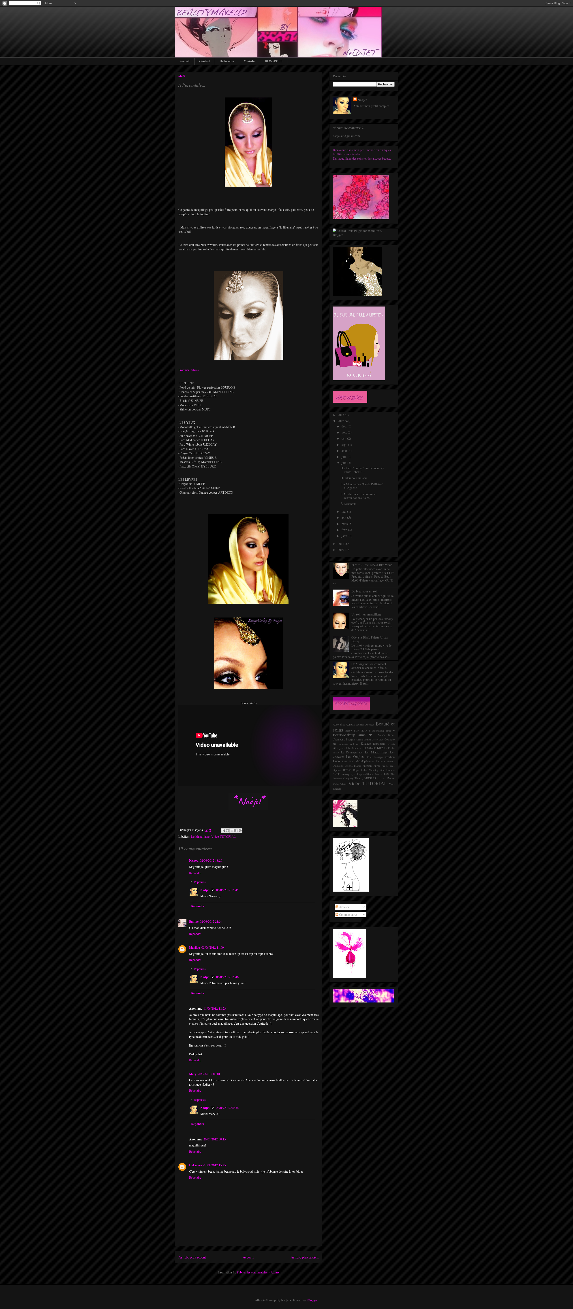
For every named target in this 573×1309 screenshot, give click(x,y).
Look (336, 760)
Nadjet (205, 890)
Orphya (349, 765)
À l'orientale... (191, 85)
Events (391, 743)
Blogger (312, 1300)
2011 (341, 543)
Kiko (380, 748)
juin (344, 463)
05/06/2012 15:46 (227, 977)
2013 (341, 415)
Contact (204, 61)
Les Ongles (355, 756)
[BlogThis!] (227, 830)
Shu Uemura (388, 770)
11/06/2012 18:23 (214, 1008)
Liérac (369, 757)
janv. (345, 536)
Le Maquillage (200, 836)
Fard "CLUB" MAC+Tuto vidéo (371, 565)
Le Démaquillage (352, 752)
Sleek (336, 774)
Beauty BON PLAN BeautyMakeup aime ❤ (370, 730)
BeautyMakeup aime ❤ (353, 734)
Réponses (199, 882)
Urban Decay (386, 778)
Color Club (377, 739)
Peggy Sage (388, 765)
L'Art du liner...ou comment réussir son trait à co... (358, 496)
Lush (344, 761)
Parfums (367, 766)
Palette (357, 765)
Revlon (347, 770)
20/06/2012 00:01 (209, 1074)
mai (344, 511)
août (345, 450)
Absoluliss (339, 724)
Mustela (391, 761)
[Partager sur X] (231, 830)
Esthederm (379, 744)
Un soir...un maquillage (366, 614)
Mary (193, 1074)
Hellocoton (227, 61)
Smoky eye (348, 774)
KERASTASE (369, 748)
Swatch (378, 774)
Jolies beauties (353, 748)
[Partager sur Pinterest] (240, 830)
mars (345, 524)
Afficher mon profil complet (371, 106)
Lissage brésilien (384, 757)
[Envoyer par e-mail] (223, 830)
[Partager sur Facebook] (236, 830)
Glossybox (339, 748)
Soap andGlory (365, 774)
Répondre (195, 873)
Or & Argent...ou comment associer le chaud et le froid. (369, 666)
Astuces (369, 724)
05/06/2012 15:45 (227, 890)
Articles (343, 907)
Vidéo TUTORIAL (223, 836)
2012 (341, 421)
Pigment (337, 770)
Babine (194, 921)
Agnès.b (350, 724)
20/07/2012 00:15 (214, 1139)
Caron (360, 739)
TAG (386, 774)
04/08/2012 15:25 (214, 1165)
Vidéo (343, 784)
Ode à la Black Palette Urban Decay (369, 639)
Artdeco (360, 724)
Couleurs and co (349, 743)
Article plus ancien (305, 1257)
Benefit (381, 735)
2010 (341, 550)
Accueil (185, 61)
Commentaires (347, 914)
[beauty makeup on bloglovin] (351, 890)
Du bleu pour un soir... (355, 478)
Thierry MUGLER (365, 778)
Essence (366, 743)
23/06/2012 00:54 (227, 1108)
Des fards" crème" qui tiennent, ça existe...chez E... (362, 470)
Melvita (380, 761)
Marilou (194, 947)
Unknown (195, 1165)
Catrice (367, 739)
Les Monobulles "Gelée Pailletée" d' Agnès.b (362, 486)
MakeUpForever (365, 761)
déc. (345, 426)
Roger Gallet (360, 770)
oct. (344, 438)
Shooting (373, 770)
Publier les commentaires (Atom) (258, 1272)
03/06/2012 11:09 (212, 947)
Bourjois (350, 739)
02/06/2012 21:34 (211, 921)
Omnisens (338, 765)
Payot (377, 766)
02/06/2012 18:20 (211, 860)
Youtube (249, 61)
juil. (345, 457)
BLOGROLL (273, 61)
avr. (344, 517)
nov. (345, 432)
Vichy (336, 784)
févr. (345, 530)
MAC (351, 761)
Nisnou (194, 860)
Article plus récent (192, 1257)
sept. (345, 444)
